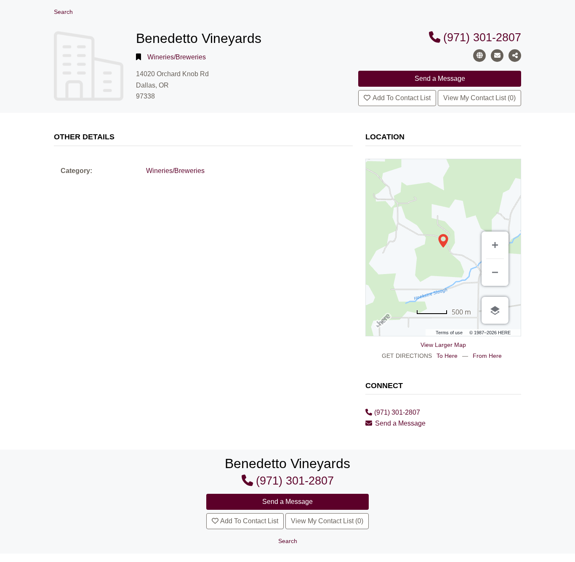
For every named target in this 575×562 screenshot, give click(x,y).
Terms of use (449, 332)
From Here (487, 355)
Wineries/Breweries (176, 57)
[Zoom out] (495, 272)
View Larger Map (443, 344)
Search (63, 12)
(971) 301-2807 (482, 37)
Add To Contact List (402, 97)
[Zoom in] (495, 245)
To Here (447, 355)
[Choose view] (495, 310)
